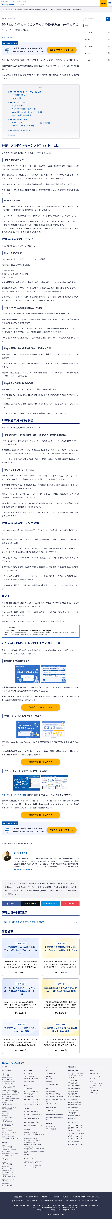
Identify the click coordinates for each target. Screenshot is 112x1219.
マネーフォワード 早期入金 (32, 1139)
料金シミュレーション (52, 1104)
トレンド (87, 60)
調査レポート (94, 1079)
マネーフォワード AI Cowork (33, 1162)
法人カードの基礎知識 (74, 1102)
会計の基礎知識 (72, 1083)
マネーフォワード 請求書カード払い (34, 1134)
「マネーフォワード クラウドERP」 (12, 9)
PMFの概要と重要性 (18, 95)
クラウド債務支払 (7, 1116)
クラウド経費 (6, 1112)
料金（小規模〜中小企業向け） (55, 1096)
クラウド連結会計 (7, 1129)
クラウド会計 (6, 1074)
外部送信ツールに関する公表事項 (25, 1201)
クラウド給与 (6, 1159)
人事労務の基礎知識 (74, 1088)
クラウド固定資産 (7, 1120)
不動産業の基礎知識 (74, 1115)
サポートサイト (50, 1073)
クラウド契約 (28, 1088)
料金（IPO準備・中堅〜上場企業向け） (55, 1100)
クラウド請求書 (11, 1095)
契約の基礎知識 (72, 1094)
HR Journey (93, 1093)
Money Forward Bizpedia (76, 1074)
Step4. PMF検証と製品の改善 (21, 115)
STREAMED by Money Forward (33, 1143)
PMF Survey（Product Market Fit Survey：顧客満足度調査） (31, 123)
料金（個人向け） (51, 1091)
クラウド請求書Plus (7, 1103)
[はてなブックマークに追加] (50, 903)
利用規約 (66, 1197)
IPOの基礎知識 (72, 1099)
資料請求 (104, 3)
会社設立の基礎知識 (74, 1096)
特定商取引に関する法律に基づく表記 (86, 1197)
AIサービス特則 (92, 1201)
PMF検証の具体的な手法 (18, 120)
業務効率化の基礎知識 (74, 1105)
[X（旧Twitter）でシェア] (30, 903)
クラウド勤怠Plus (10, 1154)
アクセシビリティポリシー (75, 1201)
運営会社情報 (17, 1197)
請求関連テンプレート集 (75, 1125)
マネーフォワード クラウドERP (14, 795)
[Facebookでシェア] (11, 903)
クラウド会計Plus (8, 1078)
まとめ (12, 135)
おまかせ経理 (28, 1073)
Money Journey (94, 1090)
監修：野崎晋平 (7, 37)
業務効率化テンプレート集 (76, 1144)
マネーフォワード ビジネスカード (34, 1099)
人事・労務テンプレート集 (76, 1133)
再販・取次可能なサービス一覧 (33, 1126)
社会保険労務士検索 (52, 1084)
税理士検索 (49, 1081)
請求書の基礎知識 (73, 1091)
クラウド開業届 (28, 1096)
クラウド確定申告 (11, 1086)
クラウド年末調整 (7, 1163)
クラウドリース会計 (9, 1082)
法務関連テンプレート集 (75, 1136)
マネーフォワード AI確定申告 (10, 1091)
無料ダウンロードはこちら (40, 707)
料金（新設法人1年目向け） (54, 1094)
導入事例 (48, 1076)
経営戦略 (87, 53)
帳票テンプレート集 (74, 1130)
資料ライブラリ (94, 1073)
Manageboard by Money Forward (34, 1147)
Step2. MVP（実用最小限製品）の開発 (24, 109)
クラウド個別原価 (7, 1125)
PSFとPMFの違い (17, 98)
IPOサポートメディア (52, 1111)
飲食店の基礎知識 (73, 1107)
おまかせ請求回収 (29, 1076)
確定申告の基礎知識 (74, 1086)
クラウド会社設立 (29, 1094)
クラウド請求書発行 (11, 1099)
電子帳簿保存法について (31, 1111)
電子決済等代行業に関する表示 (51, 1201)
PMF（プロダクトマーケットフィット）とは (25, 92)
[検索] (108, 19)
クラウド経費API (51, 1129)
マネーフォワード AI (32, 1166)
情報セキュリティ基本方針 (51, 1197)
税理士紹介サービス (52, 1079)
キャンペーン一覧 (95, 1076)
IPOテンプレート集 (73, 1141)
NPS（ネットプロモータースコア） (23, 126)
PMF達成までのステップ (18, 103)
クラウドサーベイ (8, 1180)
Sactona (34, 1152)
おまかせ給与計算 (29, 1081)
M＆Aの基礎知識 (73, 1113)
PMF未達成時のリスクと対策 (20, 130)
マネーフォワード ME (96, 1082)
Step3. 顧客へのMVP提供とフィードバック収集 (27, 112)
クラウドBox (9, 1133)
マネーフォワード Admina (31, 1102)
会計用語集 (71, 1078)
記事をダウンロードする (59, 49)
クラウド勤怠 (9, 1150)
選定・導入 (88, 46)
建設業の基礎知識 (73, 1110)
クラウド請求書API (51, 1126)
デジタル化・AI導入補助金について (33, 1115)
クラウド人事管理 (7, 1146)
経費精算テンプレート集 (75, 1128)
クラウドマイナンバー (8, 1171)
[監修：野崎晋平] (6, 861)
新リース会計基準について (31, 1119)
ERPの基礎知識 (29, 9)
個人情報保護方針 (32, 1197)
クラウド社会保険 (7, 1167)
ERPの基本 (88, 32)
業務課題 (87, 39)
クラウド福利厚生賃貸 (8, 1175)
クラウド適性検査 (7, 1184)
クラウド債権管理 (9, 1108)
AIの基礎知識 (72, 1118)
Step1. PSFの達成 (18, 106)
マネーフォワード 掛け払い (10, 1137)
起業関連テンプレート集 (75, 1139)
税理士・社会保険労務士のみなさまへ (56, 1118)
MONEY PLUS (95, 1086)
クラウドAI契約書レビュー (31, 1091)
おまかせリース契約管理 (31, 1079)
